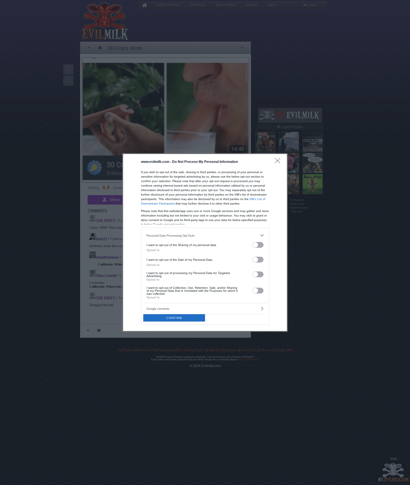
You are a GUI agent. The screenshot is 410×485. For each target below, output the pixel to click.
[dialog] (205, 242)
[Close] (279, 162)
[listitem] (205, 235)
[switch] (258, 245)
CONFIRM (174, 318)
